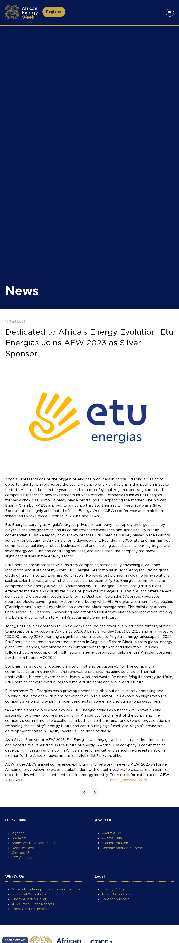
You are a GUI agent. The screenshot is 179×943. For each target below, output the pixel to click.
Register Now (23, 848)
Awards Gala (111, 838)
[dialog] (15, 940)
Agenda (18, 833)
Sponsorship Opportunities (33, 843)
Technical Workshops (29, 894)
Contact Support (115, 899)
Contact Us (21, 853)
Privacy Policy (113, 889)
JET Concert (22, 858)
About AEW (111, 833)
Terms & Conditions (117, 894)
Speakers (19, 838)
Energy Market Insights (30, 909)
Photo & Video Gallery (30, 899)
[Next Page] (94, 792)
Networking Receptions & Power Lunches (46, 889)
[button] (53, 12)
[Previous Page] (84, 792)
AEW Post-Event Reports (33, 904)
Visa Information (114, 843)
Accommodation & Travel (122, 848)
